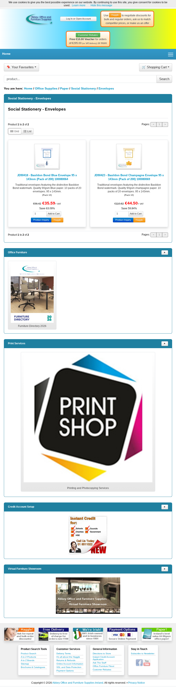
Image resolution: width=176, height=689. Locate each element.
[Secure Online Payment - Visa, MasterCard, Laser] (122, 634)
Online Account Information (69, 664)
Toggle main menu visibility (171, 54)
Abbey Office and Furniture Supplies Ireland (77, 682)
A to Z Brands (27, 660)
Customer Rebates (102, 669)
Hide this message (101, 5)
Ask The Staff (99, 663)
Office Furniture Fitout (103, 666)
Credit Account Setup (21, 506)
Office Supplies (46, 88)
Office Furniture (17, 252)
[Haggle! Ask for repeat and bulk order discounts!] (19, 634)
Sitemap (25, 664)
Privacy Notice (136, 682)
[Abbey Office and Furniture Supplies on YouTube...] (146, 662)
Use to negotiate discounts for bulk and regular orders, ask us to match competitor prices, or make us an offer (127, 19)
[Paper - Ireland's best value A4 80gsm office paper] (157, 634)
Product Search (28, 653)
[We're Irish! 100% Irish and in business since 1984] (88, 634)
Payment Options (65, 670)
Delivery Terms (63, 653)
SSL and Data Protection (68, 667)
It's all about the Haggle (68, 657)
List (29, 131)
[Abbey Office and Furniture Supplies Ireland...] (39, 18)
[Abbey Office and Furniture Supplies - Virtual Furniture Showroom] (88, 595)
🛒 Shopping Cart (154, 67)
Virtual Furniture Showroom (24, 568)
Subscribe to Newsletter (142, 653)
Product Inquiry (41, 220)
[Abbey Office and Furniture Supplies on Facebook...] (139, 662)
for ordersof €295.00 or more (88, 39)
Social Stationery (83, 88)
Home (6, 53)
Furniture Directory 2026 (32, 326)
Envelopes (106, 88)
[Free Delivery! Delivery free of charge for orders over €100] (54, 634)
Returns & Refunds (65, 660)
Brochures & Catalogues (33, 667)
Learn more (78, 5)
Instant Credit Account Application (104, 658)
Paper (64, 88)
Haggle (57, 220)
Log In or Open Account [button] (78, 18)
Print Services (16, 343)
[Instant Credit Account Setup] (88, 535)
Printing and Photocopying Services (88, 488)
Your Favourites (20, 67)
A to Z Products (28, 657)
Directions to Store (102, 653)
